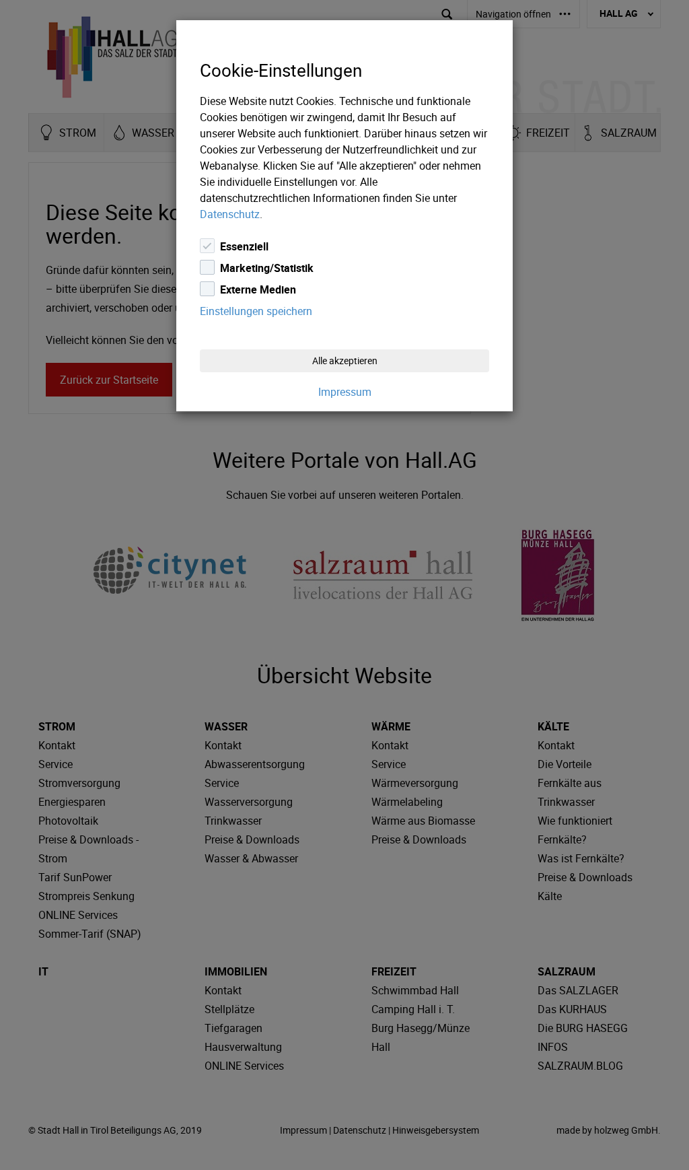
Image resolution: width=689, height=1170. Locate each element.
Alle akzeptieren (344, 360)
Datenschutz (230, 214)
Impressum (344, 391)
